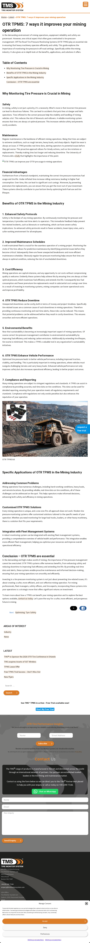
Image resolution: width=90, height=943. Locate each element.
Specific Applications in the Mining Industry (25, 77)
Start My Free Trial (45, 709)
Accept (45, 921)
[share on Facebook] (82, 608)
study (17, 156)
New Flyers (9, 677)
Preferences (45, 934)
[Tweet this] (73, 608)
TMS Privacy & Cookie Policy (36, 940)
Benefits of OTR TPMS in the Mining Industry (26, 72)
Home (4, 17)
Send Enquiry (10, 840)
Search (9, 692)
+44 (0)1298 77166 (7, 884)
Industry (7, 632)
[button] (86, 903)
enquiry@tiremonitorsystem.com (12, 887)
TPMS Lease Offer (12, 666)
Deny (45, 927)
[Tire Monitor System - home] (12, 7)
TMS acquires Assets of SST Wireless (20, 661)
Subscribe (42, 743)
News (6, 636)
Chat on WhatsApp (47, 791)
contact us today (25, 598)
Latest (11, 17)
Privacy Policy (78, 752)
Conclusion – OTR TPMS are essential (22, 82)
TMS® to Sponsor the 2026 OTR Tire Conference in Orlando (30, 656)
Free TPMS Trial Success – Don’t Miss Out (22, 671)
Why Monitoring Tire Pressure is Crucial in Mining (27, 68)
